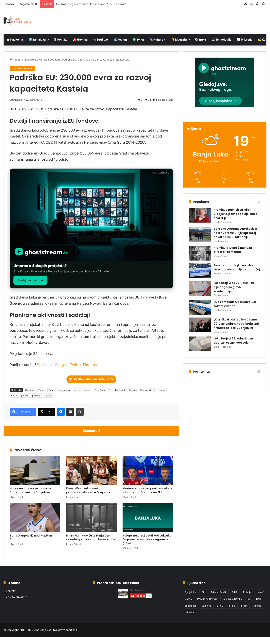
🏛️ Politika (60, 39)
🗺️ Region (120, 39)
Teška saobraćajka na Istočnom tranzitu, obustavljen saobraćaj (237, 267)
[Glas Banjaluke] (18, 21)
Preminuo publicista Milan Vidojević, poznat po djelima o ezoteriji (236, 214)
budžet (77, 390)
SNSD (220, 605)
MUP (235, 592)
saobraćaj (190, 605)
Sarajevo (206, 605)
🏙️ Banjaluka (37, 39)
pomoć (260, 592)
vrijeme (257, 605)
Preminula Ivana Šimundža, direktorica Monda (233, 250)
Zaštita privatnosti (17, 597)
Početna (17, 59)
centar (87, 390)
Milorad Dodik (219, 592)
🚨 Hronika (80, 39)
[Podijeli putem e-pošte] (70, 412)
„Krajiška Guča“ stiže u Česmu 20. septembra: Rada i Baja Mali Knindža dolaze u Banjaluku (237, 324)
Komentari (91, 431)
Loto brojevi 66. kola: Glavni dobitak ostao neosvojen (234, 341)
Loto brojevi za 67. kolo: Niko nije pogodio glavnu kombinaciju (234, 287)
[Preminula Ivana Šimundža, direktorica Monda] (200, 253)
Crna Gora (99, 390)
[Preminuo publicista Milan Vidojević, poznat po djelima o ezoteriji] (200, 215)
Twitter (76, 365)
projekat (36, 395)
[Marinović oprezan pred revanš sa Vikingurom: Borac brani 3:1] (148, 470)
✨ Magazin (179, 39)
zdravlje (189, 612)
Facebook (45, 365)
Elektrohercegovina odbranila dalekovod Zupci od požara (91, 4)
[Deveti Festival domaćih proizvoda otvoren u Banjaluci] (91, 470)
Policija (247, 592)
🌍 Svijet (138, 39)
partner (24, 395)
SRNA (244, 605)
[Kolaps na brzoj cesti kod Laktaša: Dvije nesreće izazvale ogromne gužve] (148, 517)
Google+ (62, 365)
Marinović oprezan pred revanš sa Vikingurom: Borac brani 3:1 (147, 490)
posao (188, 598)
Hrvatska (161, 390)
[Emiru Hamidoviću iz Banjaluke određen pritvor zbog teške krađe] (91, 517)
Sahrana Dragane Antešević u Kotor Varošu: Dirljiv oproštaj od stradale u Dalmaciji (235, 233)
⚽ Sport (200, 39)
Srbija (232, 605)
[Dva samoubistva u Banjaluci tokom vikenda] (200, 307)
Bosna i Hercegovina (59, 390)
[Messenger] (61, 412)
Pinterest (90, 365)
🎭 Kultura (156, 39)
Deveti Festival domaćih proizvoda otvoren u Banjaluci (88, 490)
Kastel (14, 395)
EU (110, 390)
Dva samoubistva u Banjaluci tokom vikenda (235, 304)
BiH (204, 592)
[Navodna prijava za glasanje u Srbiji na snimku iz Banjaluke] (35, 470)
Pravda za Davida (207, 598)
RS (249, 598)
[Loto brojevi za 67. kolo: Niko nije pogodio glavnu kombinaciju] (200, 288)
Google (133, 390)
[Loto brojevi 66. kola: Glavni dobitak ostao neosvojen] (200, 344)
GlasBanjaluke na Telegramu (93, 379)
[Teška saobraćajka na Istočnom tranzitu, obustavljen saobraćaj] (200, 270)
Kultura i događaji (49, 59)
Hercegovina (146, 390)
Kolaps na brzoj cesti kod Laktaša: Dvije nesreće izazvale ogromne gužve (147, 539)
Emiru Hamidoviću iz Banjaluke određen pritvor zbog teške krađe (90, 537)
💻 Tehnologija (221, 39)
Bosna (42, 390)
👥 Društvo (100, 39)
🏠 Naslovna (14, 39)
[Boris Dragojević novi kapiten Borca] (35, 517)
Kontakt (11, 590)
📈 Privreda (244, 39)
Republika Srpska (232, 598)
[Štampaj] (80, 412)
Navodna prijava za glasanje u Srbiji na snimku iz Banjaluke (32, 490)
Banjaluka (31, 59)
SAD (258, 598)
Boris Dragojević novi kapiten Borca (31, 537)
